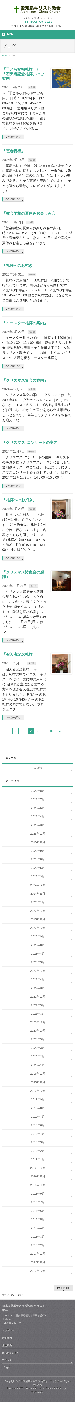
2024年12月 (37, 885)
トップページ (9, 1330)
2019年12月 (37, 1073)
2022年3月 (38, 988)
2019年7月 (38, 1116)
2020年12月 (37, 1022)
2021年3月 (38, 1013)
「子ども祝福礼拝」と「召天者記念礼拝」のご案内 (23, 73)
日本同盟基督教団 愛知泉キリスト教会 (39, 1381)
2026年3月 (38, 825)
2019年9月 (38, 1099)
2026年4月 (38, 816)
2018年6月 (38, 1210)
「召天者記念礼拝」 (19, 654)
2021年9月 (38, 1005)
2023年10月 (37, 927)
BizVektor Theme (44, 1388)
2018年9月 (38, 1193)
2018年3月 (38, 1236)
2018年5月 (38, 1219)
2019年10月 (37, 1090)
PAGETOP (63, 1288)
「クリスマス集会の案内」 (25, 380)
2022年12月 (37, 970)
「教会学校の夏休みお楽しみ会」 (30, 213)
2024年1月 (38, 902)
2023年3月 (38, 962)
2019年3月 (38, 1142)
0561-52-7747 (41, 22)
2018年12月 (37, 1167)
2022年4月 (38, 979)
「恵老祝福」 (13, 151)
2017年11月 (37, 1262)
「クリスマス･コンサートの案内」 (31, 442)
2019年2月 (38, 1150)
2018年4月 (38, 1228)
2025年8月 (38, 859)
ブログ (5, 1367)
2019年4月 (38, 1133)
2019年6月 (38, 1125)
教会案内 (7, 1338)
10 (51, 731)
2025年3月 (38, 876)
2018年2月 (38, 1245)
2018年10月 (37, 1185)
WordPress (26, 1388)
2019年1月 (38, 1159)
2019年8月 (38, 1108)
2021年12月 (37, 996)
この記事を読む (13, 136)
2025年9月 (38, 850)
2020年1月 (38, 1065)
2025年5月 (38, 867)
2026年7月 (38, 799)
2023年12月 (37, 910)
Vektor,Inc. (62, 1388)
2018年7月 (38, 1202)
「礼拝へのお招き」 (19, 265)
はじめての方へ (10, 1352)
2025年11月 (37, 842)
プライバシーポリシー (14, 1295)
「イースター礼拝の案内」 (25, 323)
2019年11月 (37, 1082)
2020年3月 (38, 1047)
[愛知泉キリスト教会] (38, 10)
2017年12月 (37, 1253)
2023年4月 (38, 953)
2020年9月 (38, 1039)
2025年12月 (37, 833)
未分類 (32, 87)
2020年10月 (37, 1030)
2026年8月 (38, 790)
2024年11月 (37, 893)
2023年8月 (38, 945)
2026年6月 (38, 808)
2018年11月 (37, 1176)
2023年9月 (38, 936)
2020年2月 (38, 1056)
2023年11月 (37, 919)
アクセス (7, 1360)
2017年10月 (37, 1270)
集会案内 (7, 1345)
